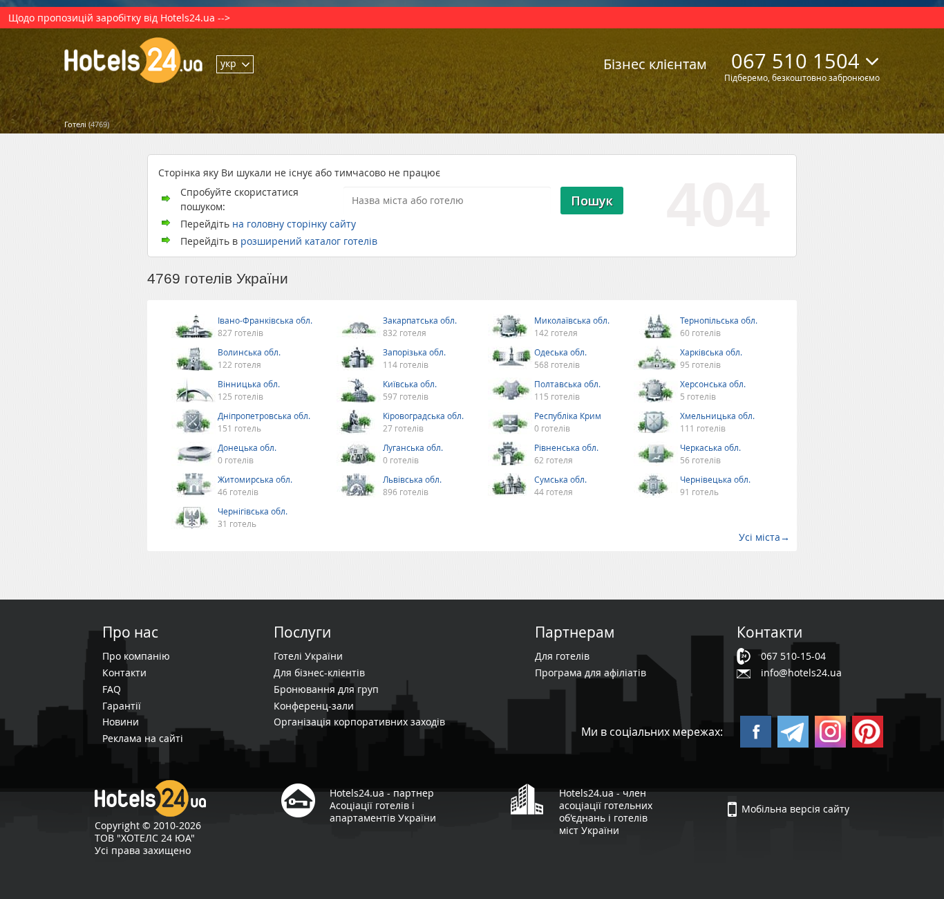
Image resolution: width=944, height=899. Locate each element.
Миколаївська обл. (572, 320)
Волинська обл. (249, 352)
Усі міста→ (764, 537)
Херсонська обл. (713, 383)
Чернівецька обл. (715, 479)
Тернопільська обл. (718, 320)
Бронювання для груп (326, 689)
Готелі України (308, 655)
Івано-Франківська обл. (265, 320)
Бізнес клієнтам (655, 64)
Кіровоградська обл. (423, 415)
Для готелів (562, 655)
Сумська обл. (560, 479)
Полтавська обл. (567, 383)
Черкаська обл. (710, 447)
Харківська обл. (711, 352)
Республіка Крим (567, 415)
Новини (120, 721)
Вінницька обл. (249, 383)
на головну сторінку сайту (294, 223)
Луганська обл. (413, 447)
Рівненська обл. (566, 447)
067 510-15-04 (793, 655)
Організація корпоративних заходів (359, 721)
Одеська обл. (560, 352)
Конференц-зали (314, 705)
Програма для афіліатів (590, 672)
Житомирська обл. (255, 479)
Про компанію (136, 655)
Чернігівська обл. (252, 511)
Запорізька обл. (414, 352)
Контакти (124, 672)
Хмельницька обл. (717, 415)
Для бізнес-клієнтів (319, 672)
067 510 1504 (795, 61)
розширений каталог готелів (308, 241)
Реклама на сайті (142, 738)
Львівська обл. (412, 479)
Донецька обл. (247, 447)
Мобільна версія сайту (795, 808)
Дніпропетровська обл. (264, 415)
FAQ (111, 689)
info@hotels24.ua (801, 672)
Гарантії (121, 705)
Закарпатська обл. (420, 320)
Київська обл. (410, 383)
